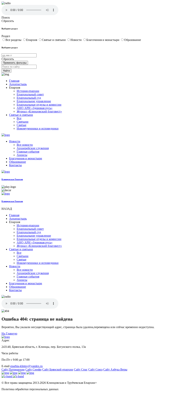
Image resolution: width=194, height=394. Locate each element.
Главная (14, 80)
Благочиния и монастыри (103, 39)
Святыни (22, 121)
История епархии (28, 91)
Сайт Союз (95, 369)
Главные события (28, 151)
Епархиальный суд (29, 97)
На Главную (9, 333)
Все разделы (13, 39)
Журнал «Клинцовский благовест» (39, 111)
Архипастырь (18, 84)
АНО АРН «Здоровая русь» (34, 108)
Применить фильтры (15, 62)
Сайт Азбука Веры (115, 369)
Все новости (25, 144)
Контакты (15, 165)
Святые (21, 125)
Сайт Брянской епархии (57, 369)
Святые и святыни (54, 39)
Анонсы (22, 155)
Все (19, 118)
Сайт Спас (81, 369)
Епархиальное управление (34, 101)
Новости (76, 39)
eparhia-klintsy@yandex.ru (26, 366)
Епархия (32, 39)
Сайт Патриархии (13, 369)
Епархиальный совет (30, 94)
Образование (132, 39)
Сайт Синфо (33, 369)
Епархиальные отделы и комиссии (39, 104)
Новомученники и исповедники (38, 128)
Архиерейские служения (33, 148)
